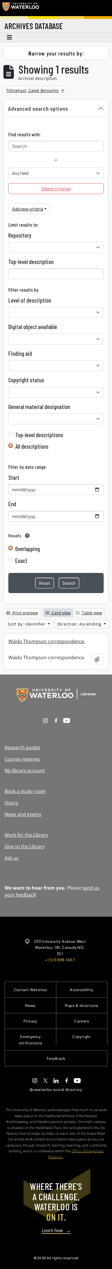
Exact (21, 560)
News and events (23, 814)
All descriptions (32, 446)
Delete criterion (56, 188)
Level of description (29, 300)
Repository (19, 235)
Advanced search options (38, 108)
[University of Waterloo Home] (20, 8)
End (12, 503)
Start (13, 477)
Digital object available (32, 326)
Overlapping (27, 548)
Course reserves (22, 759)
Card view (61, 613)
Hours (11, 803)
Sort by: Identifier (27, 624)
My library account (25, 770)
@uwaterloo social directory (56, 1089)
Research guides (22, 747)
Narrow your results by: (56, 53)
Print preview (24, 613)
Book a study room (25, 791)
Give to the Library (25, 846)
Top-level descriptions (39, 434)
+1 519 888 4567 (60, 959)
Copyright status (26, 380)
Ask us (11, 858)
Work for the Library (26, 835)
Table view (91, 613)
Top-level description (31, 261)
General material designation (39, 406)
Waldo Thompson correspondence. (46, 641)
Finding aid (20, 353)
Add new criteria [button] (27, 208)
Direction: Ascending (80, 624)
